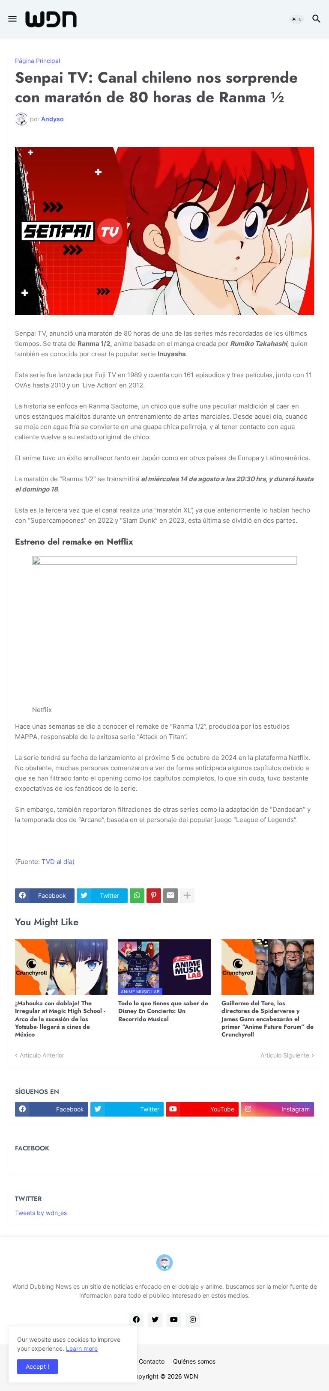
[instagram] (192, 1320)
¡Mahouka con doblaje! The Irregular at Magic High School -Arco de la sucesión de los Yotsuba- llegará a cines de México (60, 1018)
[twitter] (155, 1320)
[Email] (170, 895)
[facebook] (136, 1320)
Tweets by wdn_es (41, 1212)
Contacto (151, 1361)
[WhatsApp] (137, 895)
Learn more (82, 1348)
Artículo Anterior (42, 1055)
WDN (191, 1376)
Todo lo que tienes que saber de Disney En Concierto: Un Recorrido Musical (163, 1011)
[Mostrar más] (187, 895)
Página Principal (37, 61)
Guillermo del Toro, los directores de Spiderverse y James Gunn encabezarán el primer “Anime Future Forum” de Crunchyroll (267, 1018)
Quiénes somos (194, 1361)
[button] (12, 19)
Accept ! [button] (37, 1366)
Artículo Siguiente (284, 1055)
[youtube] (174, 1320)
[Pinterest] (154, 895)
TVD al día (57, 862)
